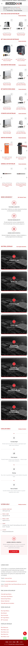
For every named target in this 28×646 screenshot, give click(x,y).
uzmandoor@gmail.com (11, 581)
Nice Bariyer (4, 613)
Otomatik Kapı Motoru (6, 594)
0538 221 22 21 (6, 520)
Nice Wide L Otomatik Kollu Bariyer (7, 158)
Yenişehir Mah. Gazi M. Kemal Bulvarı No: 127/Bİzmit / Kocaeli (14, 526)
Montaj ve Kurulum (22, 504)
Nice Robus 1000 (5, 636)
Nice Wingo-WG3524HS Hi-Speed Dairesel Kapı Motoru (21, 185)
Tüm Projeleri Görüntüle (21, 246)
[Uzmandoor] (14, 3)
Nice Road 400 (4, 627)
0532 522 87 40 (6, 515)
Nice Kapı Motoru (5, 610)
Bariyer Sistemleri (5, 601)
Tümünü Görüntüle (22, 15)
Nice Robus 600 (5, 632)
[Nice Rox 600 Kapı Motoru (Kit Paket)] (7, 74)
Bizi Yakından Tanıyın (22, 197)
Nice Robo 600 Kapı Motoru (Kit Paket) (21, 34)
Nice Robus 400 (5, 629)
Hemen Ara (15, 551)
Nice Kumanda (4, 615)
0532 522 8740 (8, 578)
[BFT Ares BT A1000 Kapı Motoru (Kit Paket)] (7, 50)
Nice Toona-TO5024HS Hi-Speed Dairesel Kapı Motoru (7, 185)
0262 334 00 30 (6, 510)
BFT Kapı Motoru (5, 617)
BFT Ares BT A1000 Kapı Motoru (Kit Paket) (7, 60)
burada (18, 7)
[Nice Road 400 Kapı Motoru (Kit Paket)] (7, 25)
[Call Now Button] (25, 633)
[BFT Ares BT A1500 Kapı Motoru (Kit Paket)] (21, 50)
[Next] (26, 150)
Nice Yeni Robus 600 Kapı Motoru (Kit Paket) (21, 84)
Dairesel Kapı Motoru (6, 598)
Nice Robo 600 (4, 634)
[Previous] (1, 150)
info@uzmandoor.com (7, 531)
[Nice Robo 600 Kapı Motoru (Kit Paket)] (21, 25)
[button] (2, 3)
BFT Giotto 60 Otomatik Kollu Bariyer (21, 158)
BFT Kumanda (4, 620)
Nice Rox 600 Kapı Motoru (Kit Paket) (7, 84)
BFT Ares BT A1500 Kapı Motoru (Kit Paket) (21, 60)
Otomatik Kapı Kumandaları (7, 603)
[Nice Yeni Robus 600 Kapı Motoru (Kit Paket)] (21, 74)
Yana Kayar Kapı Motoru (7, 596)
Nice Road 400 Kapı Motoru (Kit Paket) (7, 34)
